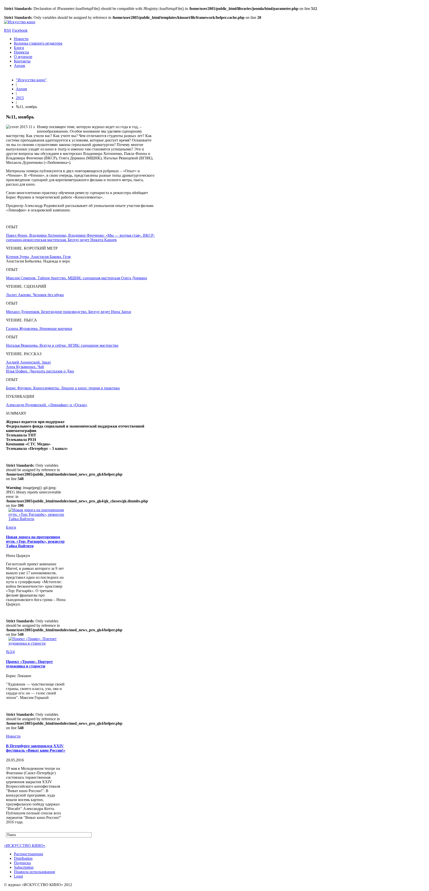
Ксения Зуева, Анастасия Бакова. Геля (38, 257)
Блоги (19, 48)
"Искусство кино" (31, 80)
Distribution (23, 858)
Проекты (21, 52)
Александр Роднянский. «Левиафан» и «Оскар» (46, 405)
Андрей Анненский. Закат (28, 362)
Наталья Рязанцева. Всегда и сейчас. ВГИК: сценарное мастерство (62, 345)
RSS (7, 30)
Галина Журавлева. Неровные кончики (39, 328)
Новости (21, 39)
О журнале (23, 57)
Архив (19, 65)
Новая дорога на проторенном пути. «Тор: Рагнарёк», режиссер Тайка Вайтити (35, 541)
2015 (20, 98)
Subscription (24, 867)
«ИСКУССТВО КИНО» (24, 845)
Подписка (22, 863)
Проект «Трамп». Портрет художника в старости (29, 664)
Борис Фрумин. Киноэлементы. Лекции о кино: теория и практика (63, 388)
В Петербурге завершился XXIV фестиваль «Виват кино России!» (35, 748)
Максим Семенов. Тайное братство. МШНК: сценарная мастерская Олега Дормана (76, 278)
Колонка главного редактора (38, 43)
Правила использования (34, 872)
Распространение (28, 854)
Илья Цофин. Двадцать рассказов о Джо (40, 371)
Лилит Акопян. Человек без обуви (35, 295)
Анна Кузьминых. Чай (25, 367)
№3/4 (10, 652)
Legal (18, 876)
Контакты (22, 61)
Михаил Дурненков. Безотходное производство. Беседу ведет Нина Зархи (68, 312)
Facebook (20, 30)
